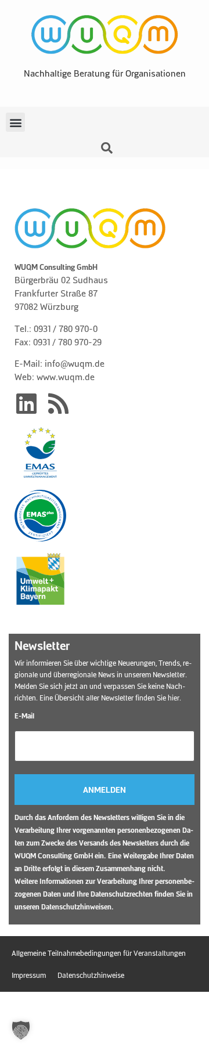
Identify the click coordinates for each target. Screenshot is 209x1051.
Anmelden (104, 789)
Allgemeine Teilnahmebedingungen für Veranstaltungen (99, 953)
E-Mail (24, 715)
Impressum (29, 975)
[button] (15, 122)
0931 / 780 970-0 (66, 328)
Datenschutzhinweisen (76, 906)
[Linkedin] (26, 403)
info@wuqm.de (75, 363)
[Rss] (58, 403)
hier (173, 697)
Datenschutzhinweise (90, 975)
